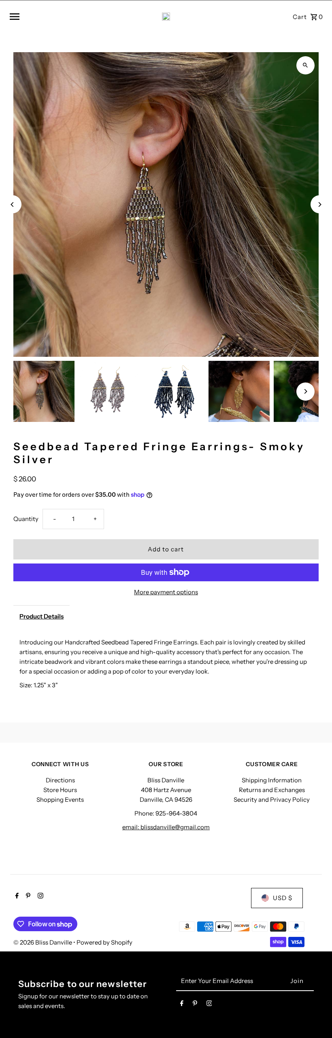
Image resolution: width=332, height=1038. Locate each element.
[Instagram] (39, 896)
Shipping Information (272, 780)
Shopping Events (60, 799)
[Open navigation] (65, 16)
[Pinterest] (27, 896)
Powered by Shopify (104, 942)
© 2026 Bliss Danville (43, 942)
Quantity (25, 519)
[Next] (320, 204)
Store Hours (60, 790)
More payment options (166, 592)
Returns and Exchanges (272, 790)
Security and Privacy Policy (272, 799)
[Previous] (12, 204)
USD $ (282, 898)
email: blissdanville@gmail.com (166, 827)
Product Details (41, 616)
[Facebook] (16, 896)
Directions (60, 780)
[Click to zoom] (305, 65)
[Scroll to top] (315, 1017)
